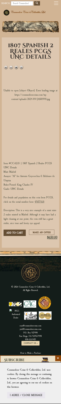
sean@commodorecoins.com (30, 325)
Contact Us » (31, 343)
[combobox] (22, 3)
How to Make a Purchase (30, 353)
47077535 (39, 201)
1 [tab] (17, 141)
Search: (5, 3)
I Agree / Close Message (26, 395)
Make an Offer (42, 233)
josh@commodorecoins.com (30, 329)
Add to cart (14, 233)
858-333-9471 (30, 339)
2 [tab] (42, 141)
